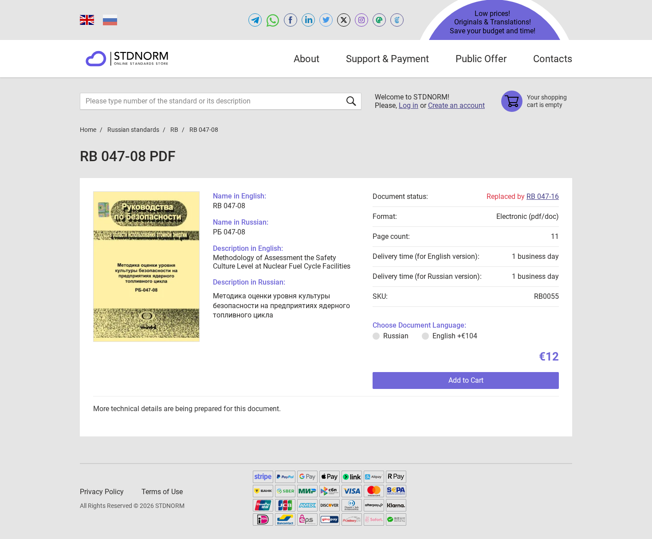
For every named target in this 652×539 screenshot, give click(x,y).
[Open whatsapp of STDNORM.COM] (272, 20)
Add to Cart (465, 380)
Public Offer (481, 58)
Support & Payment (387, 58)
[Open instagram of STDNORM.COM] (361, 20)
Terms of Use (162, 491)
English (454, 336)
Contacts (552, 58)
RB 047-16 (542, 196)
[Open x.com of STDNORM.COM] (343, 20)
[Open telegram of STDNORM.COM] (255, 20)
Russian (395, 336)
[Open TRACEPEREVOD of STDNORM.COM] (397, 20)
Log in (408, 105)
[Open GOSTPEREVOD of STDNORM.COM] (379, 20)
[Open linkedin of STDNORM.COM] (308, 20)
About (306, 58)
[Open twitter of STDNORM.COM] (326, 20)
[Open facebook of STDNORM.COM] (290, 20)
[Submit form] (351, 101)
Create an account (456, 105)
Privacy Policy (102, 491)
